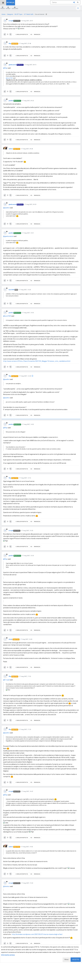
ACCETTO (75, 959)
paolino (11, 100)
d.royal (11, 21)
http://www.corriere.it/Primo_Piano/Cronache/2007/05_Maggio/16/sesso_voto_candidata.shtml (36, 361)
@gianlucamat (8, 236)
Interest (8, 8)
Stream (3, 8)
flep (10, 43)
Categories (15, 8)
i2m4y (10, 639)
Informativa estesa (8, 955)
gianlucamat (12, 64)
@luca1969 (9, 78)
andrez (11, 149)
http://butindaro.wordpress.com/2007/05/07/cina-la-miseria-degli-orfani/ (37, 934)
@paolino (6, 208)
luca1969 (11, 289)
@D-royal (6, 680)
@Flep (5, 68)
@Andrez (6, 886)
